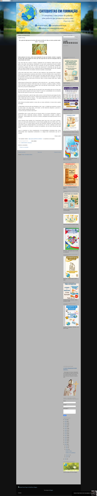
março (67, 449)
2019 (66, 432)
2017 (66, 435)
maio (67, 445)
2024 (66, 423)
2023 (66, 424)
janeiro (67, 456)
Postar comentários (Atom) (27, 154)
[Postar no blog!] (32, 141)
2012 (66, 444)
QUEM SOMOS (26, 32)
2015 (66, 439)
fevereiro (67, 455)
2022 (66, 426)
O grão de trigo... (69, 450)
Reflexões (30, 142)
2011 (66, 458)
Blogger (51, 490)
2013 (66, 442)
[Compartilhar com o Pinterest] (35, 141)
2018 (66, 433)
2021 (66, 428)
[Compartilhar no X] (33, 141)
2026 (66, 419)
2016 (66, 437)
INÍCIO (19, 32)
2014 (66, 440)
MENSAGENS (24, 142)
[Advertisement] (71, 347)
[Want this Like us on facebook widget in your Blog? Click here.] (95, 494)
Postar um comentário (24, 147)
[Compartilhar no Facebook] (34, 141)
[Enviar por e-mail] (31, 141)
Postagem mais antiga (57, 152)
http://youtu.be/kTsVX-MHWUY (35, 138)
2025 (66, 421)
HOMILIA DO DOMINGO (70, 452)
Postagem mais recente (21, 152)
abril (67, 447)
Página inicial (40, 152)
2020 (66, 430)
